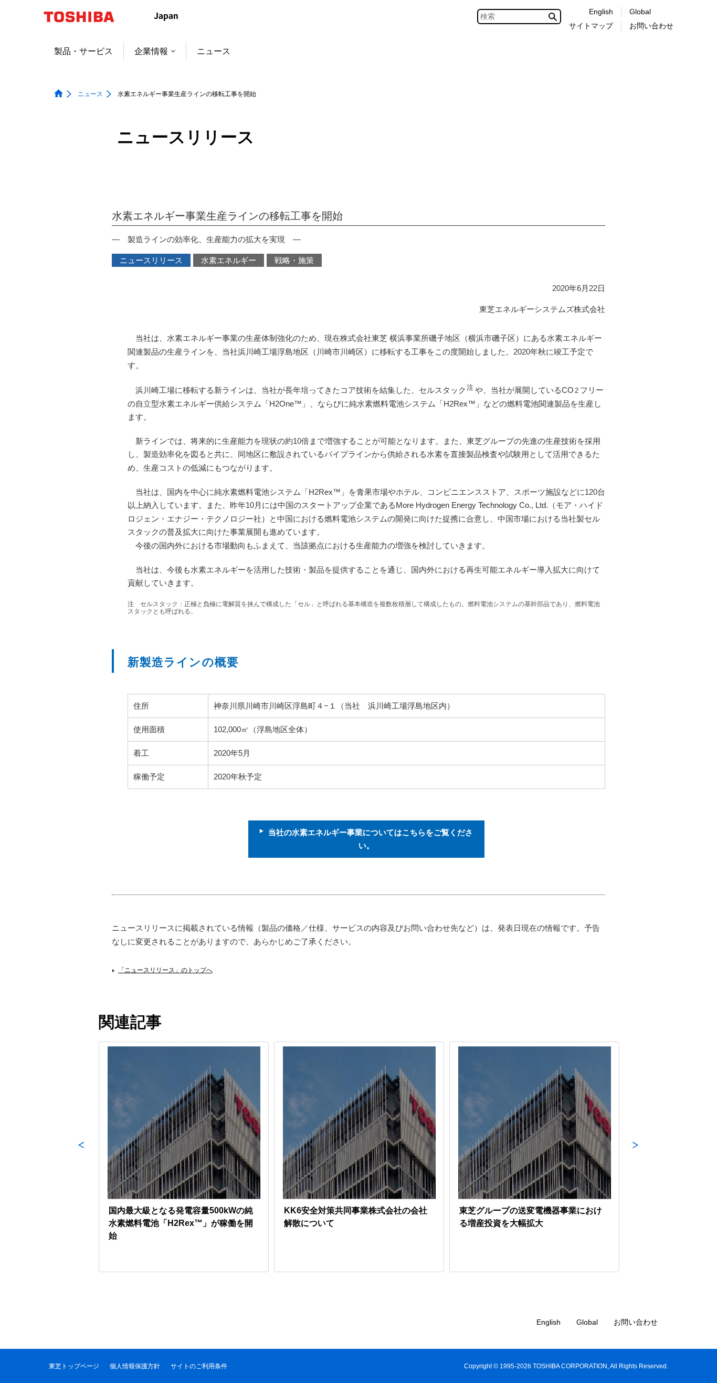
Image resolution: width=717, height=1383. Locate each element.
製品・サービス (83, 51)
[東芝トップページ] (86, 17)
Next (635, 1157)
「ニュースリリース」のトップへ (165, 970)
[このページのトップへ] (694, 1365)
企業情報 (151, 51)
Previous (81, 1157)
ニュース (213, 51)
